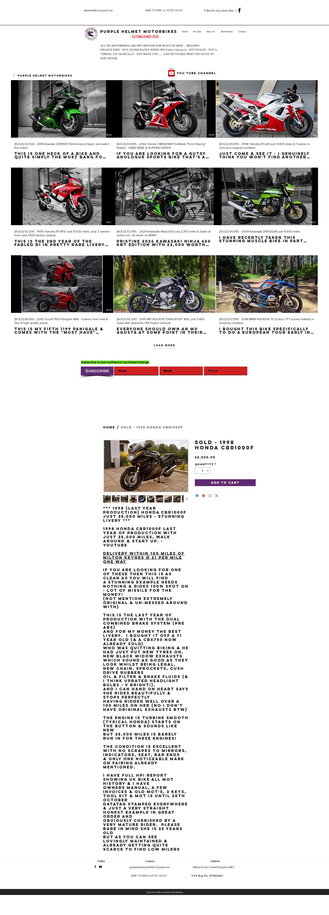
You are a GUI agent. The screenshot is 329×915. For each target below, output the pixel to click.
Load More (164, 345)
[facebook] (239, 10)
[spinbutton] (203, 471)
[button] (43, 75)
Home (109, 427)
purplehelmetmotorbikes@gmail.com (149, 867)
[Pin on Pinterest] (204, 496)
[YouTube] (171, 73)
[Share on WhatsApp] (210, 496)
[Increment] (208, 471)
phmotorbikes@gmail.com (98, 10)
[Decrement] (197, 471)
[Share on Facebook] (197, 496)
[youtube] (100, 866)
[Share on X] (217, 496)
